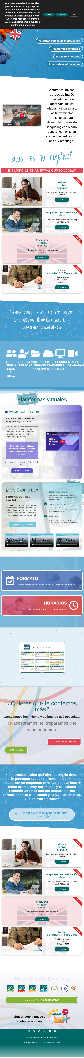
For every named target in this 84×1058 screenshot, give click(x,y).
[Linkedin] (49, 1031)
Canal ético (43, 1037)
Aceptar (48, 14)
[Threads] (34, 1031)
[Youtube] (55, 1031)
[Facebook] (39, 1031)
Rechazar (61, 14)
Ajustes (74, 14)
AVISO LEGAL (53, 1037)
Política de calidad (31, 1037)
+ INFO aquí (62, 200)
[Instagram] (29, 1031)
